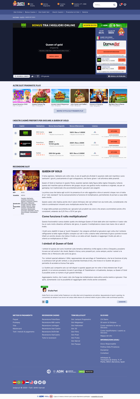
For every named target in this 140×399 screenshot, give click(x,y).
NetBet (34, 204)
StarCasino (30, 198)
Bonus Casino (30, 12)
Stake (33, 206)
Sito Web (122, 60)
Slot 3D (74, 329)
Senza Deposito (46, 5)
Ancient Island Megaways (60, 104)
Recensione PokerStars (51, 319)
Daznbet (23, 198)
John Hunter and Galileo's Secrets (82, 104)
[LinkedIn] (47, 301)
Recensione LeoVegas (50, 325)
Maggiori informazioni (111, 52)
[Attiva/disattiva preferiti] (125, 5)
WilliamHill (31, 203)
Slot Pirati (75, 335)
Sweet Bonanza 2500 (20, 104)
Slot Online (18, 12)
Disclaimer (104, 350)
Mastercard (17, 329)
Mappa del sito (106, 336)
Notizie (85, 12)
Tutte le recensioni (49, 338)
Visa (14, 325)
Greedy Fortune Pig (38, 104)
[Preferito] (38, 76)
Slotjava (16, 17)
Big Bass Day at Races (116, 104)
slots (22, 17)
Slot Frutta (75, 338)
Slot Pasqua (75, 344)
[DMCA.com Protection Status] (86, 371)
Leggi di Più (122, 302)
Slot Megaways (77, 322)
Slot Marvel (75, 341)
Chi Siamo (104, 319)
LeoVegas (24, 200)
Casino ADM (62, 5)
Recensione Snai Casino (51, 329)
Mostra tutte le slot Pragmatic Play (70, 111)
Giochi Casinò (57, 12)
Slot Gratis (32, 5)
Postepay (16, 322)
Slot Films (75, 332)
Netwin (35, 201)
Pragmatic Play (54, 47)
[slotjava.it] (19, 5)
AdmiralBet (31, 210)
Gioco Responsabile (108, 344)
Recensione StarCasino (51, 335)
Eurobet (23, 204)
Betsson (23, 201)
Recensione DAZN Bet (50, 332)
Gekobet (28, 204)
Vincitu (36, 210)
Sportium (23, 207)
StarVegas (24, 209)
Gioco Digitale (25, 212)
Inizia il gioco (54, 56)
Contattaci (104, 353)
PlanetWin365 (31, 207)
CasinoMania (33, 212)
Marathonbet (31, 209)
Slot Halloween (77, 325)
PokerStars (29, 201)
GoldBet (23, 206)
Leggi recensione (114, 135)
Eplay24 (28, 206)
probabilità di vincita (97, 396)
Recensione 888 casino (51, 322)
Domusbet (24, 210)
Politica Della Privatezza (109, 347)
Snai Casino (30, 200)
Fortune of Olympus (96, 104)
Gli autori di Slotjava (108, 322)
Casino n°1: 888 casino (80, 5)
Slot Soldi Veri (44, 12)
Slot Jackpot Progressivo (81, 319)
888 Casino (24, 203)
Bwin (22, 213)
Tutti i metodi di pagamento (23, 332)
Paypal (15, 319)
